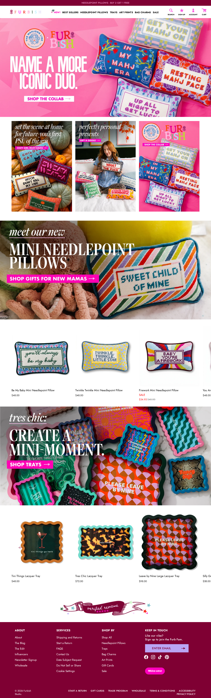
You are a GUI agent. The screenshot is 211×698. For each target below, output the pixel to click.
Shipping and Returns (69, 637)
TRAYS (113, 12)
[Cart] (204, 10)
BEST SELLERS (70, 12)
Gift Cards (108, 665)
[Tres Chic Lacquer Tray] (105, 542)
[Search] (171, 10)
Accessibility (187, 690)
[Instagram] (153, 657)
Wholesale (21, 665)
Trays (104, 649)
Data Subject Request (69, 660)
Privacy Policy (186, 694)
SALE (156, 12)
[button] (20, 361)
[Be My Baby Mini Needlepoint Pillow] (42, 356)
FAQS (59, 649)
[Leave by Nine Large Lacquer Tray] (169, 542)
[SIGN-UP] (182, 10)
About (18, 637)
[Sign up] (183, 648)
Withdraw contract (155, 670)
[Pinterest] (167, 657)
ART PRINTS (126, 12)
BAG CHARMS (143, 12)
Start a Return (64, 643)
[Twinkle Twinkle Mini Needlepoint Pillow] (105, 356)
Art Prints (107, 660)
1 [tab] (105, 218)
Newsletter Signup (26, 660)
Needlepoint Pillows (113, 643)
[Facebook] (146, 657)
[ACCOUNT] (193, 10)
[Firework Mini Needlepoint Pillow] (169, 356)
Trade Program (118, 690)
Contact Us (62, 654)
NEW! (56, 12)
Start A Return (77, 690)
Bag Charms (109, 654)
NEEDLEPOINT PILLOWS (94, 12)
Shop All (107, 637)
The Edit (19, 649)
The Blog (20, 643)
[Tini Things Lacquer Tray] (42, 542)
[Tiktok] (160, 657)
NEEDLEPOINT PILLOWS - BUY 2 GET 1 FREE (106, 2)
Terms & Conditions (162, 690)
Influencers (21, 654)
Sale (104, 671)
